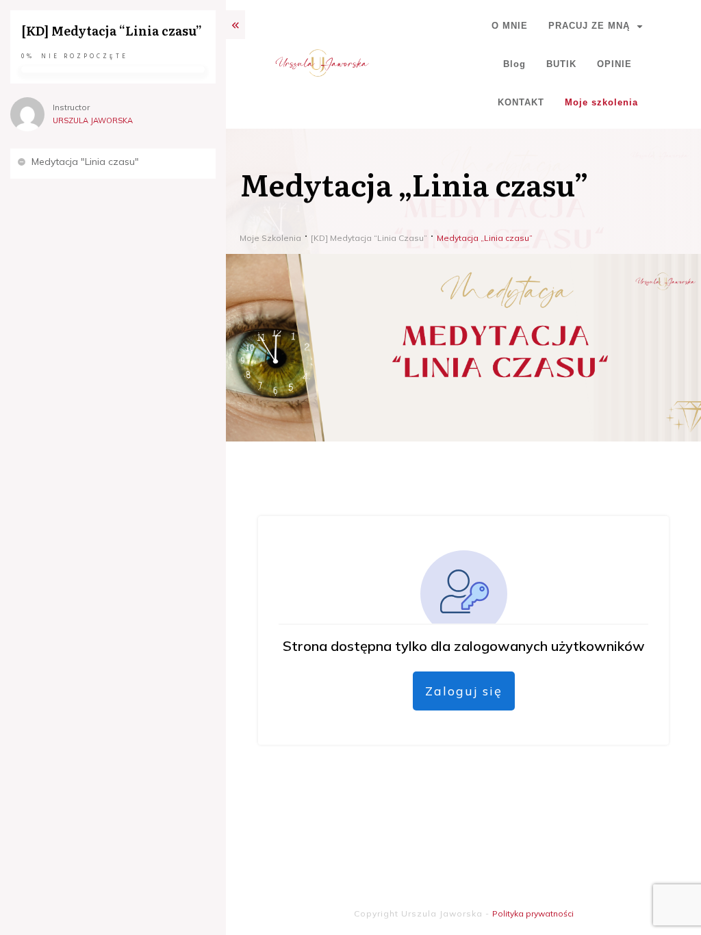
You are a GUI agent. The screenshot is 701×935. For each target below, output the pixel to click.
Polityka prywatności (533, 913)
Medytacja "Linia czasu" (85, 161)
